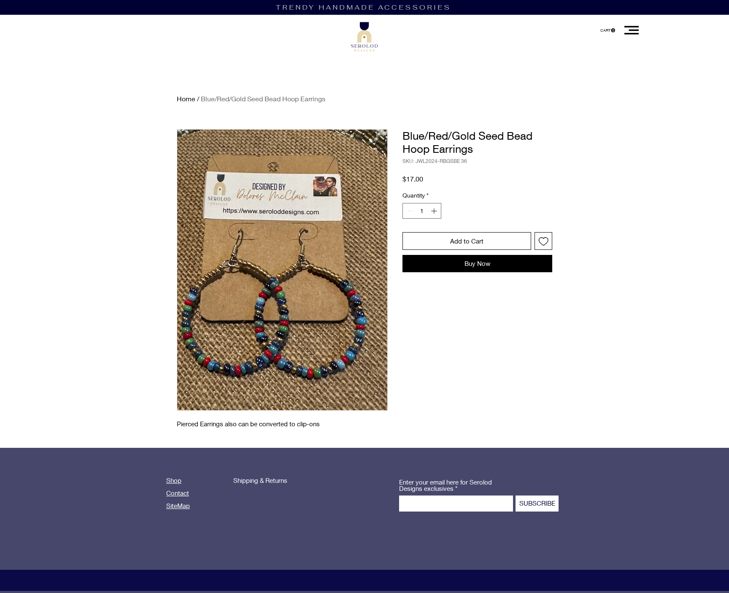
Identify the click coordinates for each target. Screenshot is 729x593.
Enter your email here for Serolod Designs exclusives (445, 485)
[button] (607, 30)
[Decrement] (409, 210)
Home (186, 99)
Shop (173, 480)
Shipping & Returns (260, 480)
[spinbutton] (421, 210)
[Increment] (434, 210)
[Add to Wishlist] (544, 241)
